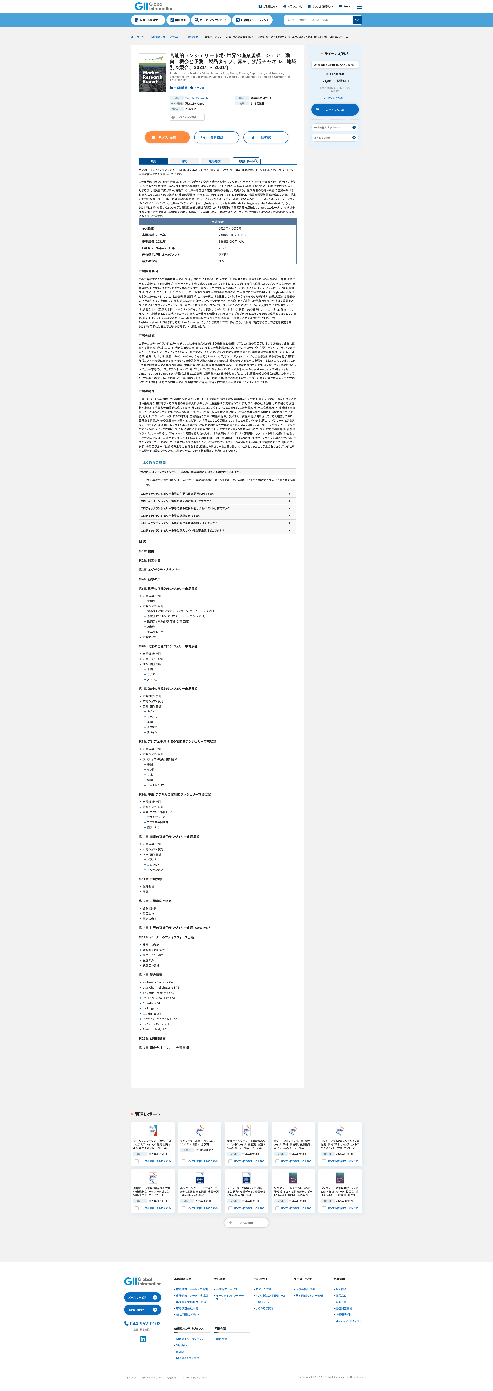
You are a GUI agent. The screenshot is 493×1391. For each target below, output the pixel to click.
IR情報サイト (343, 1314)
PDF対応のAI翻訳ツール (271, 1295)
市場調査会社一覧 (187, 1308)
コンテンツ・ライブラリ (348, 1320)
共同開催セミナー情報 (309, 1295)
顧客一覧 (341, 1302)
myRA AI (181, 1351)
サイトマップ (130, 1377)
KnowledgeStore (188, 1357)
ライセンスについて (333, 98)
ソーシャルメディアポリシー (193, 1377)
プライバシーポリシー (151, 1377)
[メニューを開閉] (359, 6)
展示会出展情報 (305, 1289)
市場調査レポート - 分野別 (192, 1289)
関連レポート (246, 161)
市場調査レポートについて (164, 37)
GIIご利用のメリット (188, 1314)
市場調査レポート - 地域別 (192, 1295)
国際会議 (221, 1339)
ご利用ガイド (262, 1279)
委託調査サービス (227, 1289)
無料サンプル (264, 1289)
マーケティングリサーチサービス (230, 1297)
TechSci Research (196, 98)
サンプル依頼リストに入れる (155, 1161)
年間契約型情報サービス (191, 1302)
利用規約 (171, 1377)
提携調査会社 (343, 1308)
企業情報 (339, 1279)
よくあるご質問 (265, 1308)
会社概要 (341, 1289)
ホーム (140, 37)
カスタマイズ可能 (188, 118)
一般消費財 (192, 37)
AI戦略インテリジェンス (190, 1339)
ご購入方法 (262, 1302)
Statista (181, 1345)
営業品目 (341, 1295)
